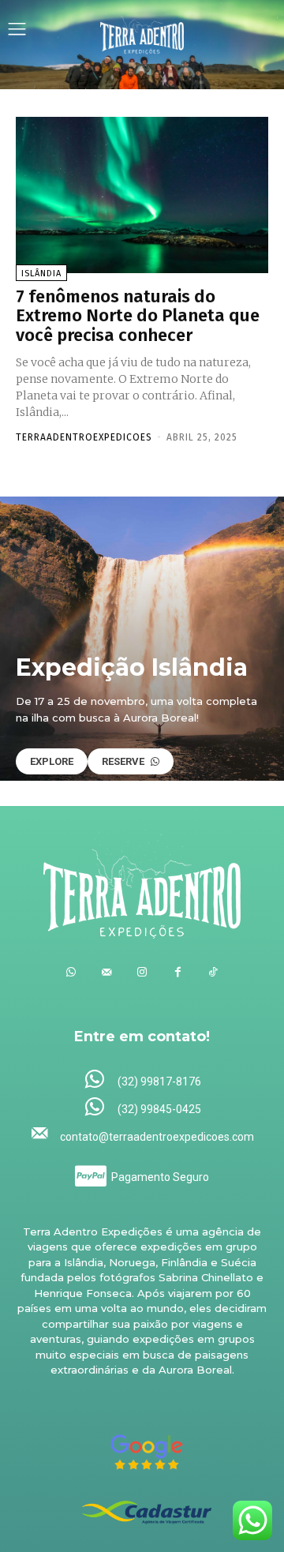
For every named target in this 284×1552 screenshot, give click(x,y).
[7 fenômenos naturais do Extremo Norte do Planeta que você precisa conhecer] (142, 195)
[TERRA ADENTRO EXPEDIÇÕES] (142, 31)
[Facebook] (178, 972)
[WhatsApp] (71, 972)
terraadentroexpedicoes (84, 437)
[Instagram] (142, 972)
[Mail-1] (107, 972)
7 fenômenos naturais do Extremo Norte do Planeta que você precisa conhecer (138, 315)
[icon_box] (142, 1080)
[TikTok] (213, 972)
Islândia (41, 273)
